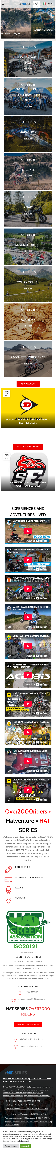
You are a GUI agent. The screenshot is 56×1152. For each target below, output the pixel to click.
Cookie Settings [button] (11, 1146)
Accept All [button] (25, 1146)
